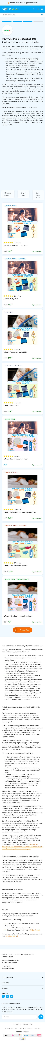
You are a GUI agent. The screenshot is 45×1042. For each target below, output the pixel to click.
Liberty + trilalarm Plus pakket (15, 565)
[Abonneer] (40, 1016)
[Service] (34, 9)
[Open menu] (41, 9)
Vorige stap (24, 630)
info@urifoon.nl (34, 930)
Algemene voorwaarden (13, 1028)
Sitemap (37, 1028)
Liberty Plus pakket (11, 405)
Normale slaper (7, 194)
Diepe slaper (23, 194)
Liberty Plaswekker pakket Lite (15, 352)
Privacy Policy (28, 1028)
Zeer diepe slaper (38, 195)
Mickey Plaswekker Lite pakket (15, 245)
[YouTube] (11, 996)
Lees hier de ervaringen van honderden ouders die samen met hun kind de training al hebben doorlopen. (22, 847)
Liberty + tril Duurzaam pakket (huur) (18, 616)
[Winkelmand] (38, 9)
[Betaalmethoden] (6, 1035)
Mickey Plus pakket (11, 299)
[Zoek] (42, 15)
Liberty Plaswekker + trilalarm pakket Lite (20, 512)
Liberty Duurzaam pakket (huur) (16, 459)
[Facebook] (3, 996)
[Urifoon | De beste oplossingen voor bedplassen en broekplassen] (5, 9)
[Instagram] (7, 996)
